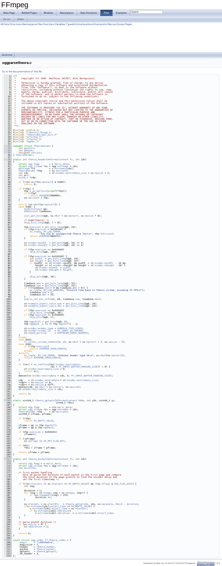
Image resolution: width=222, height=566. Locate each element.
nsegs (70, 493)
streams (64, 166)
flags (106, 483)
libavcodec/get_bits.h (41, 134)
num (39, 285)
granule (108, 504)
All (2, 24)
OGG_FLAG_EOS (122, 483)
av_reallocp (41, 364)
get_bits (57, 243)
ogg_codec (37, 540)
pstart (48, 182)
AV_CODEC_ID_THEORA (69, 330)
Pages (128, 24)
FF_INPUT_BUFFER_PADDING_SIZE (78, 366)
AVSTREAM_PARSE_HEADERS (72, 333)
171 (7, 459)
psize (99, 173)
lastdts (54, 504)
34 (7, 150)
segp (47, 493)
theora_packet (37, 459)
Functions (48, 24)
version (36, 152)
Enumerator (100, 24)
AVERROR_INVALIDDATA (52, 348)
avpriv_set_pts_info (37, 299)
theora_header (37, 159)
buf (34, 182)
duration (29, 468)
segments (46, 495)
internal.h (34, 139)
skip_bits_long (34, 222)
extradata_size (77, 173)
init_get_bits (33, 215)
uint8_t (23, 177)
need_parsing (38, 333)
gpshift (29, 148)
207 (7, 540)
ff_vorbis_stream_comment (40, 342)
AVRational (31, 211)
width (42, 243)
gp (113, 400)
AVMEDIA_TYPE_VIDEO (69, 328)
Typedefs (71, 24)
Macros (112, 24)
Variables (60, 24)
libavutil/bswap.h (38, 132)
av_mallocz (39, 191)
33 (7, 148)
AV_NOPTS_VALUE (43, 420)
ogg (30, 164)
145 (7, 400)
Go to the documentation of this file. (22, 71)
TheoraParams (42, 146)
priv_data (62, 164)
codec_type (46, 328)
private (62, 170)
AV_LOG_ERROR (52, 231)
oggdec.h (32, 141)
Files (40, 24)
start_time (59, 506)
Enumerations (85, 24)
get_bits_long (54, 227)
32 (7, 146)
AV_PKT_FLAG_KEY (54, 441)
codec (60, 173)
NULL (118, 504)
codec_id (44, 330)
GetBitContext (33, 209)
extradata (73, 364)
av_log (34, 231)
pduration (36, 526)
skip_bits (36, 252)
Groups (121, 24)
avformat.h (34, 137)
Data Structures (13, 24)
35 (7, 152)
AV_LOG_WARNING (53, 290)
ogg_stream (35, 166)
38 (7, 159)
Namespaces (29, 24)
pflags (34, 441)
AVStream (24, 168)
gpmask (28, 150)
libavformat (7, 55)
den (39, 283)
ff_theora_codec (55, 540)
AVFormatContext (58, 159)
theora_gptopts (45, 400)
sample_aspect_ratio (43, 303)
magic (23, 542)
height (43, 245)
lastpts (37, 483)
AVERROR (44, 195)
